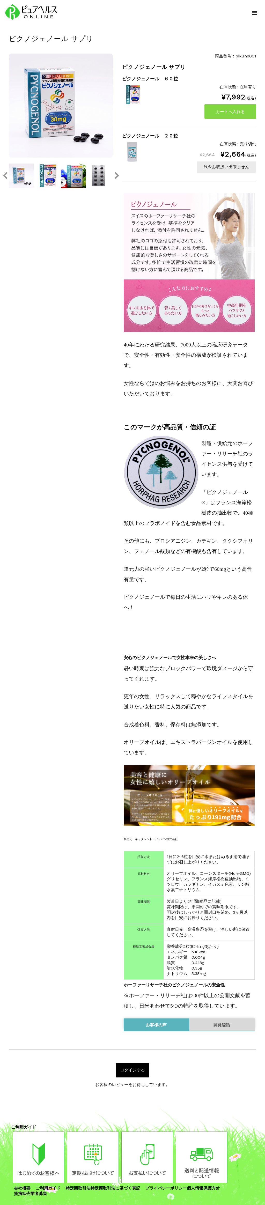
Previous (5, 176)
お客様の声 (156, 1025)
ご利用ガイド (48, 1188)
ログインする (132, 1070)
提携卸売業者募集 (30, 1193)
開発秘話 (222, 1025)
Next (117, 176)
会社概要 (22, 1188)
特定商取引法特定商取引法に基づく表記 (103, 1188)
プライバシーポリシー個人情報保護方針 (182, 1188)
